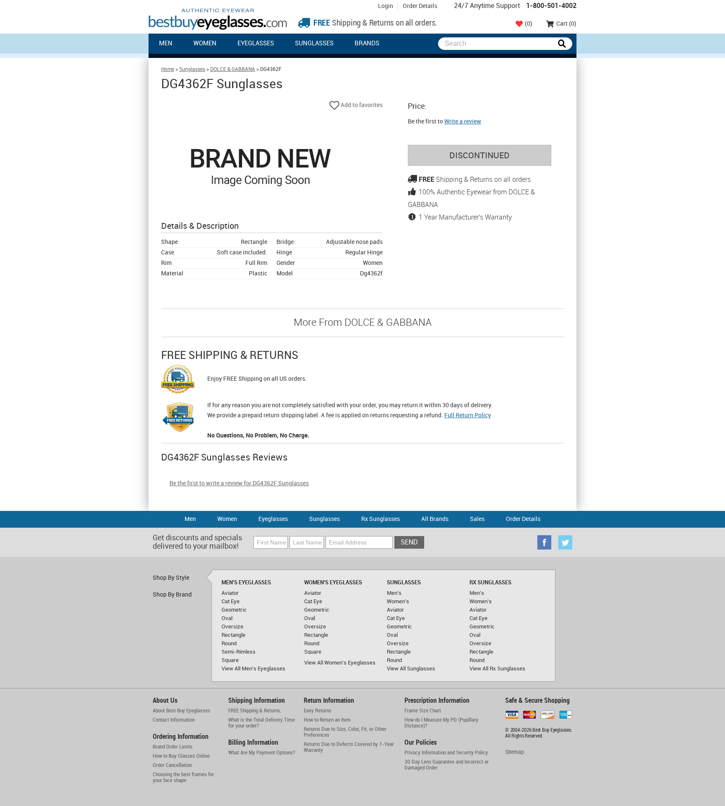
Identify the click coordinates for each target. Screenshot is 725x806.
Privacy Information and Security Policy (446, 753)
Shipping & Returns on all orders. (374, 23)
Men (165, 43)
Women (204, 43)
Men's (394, 593)
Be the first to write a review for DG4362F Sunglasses (239, 483)
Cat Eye (231, 601)
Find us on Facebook (544, 542)
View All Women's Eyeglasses (340, 663)
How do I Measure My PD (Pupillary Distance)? (441, 723)
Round (229, 643)
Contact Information (174, 720)
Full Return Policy (467, 415)
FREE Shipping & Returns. (255, 711)
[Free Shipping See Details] (178, 380)
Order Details (420, 6)
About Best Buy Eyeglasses (181, 711)
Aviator (230, 593)
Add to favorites (361, 105)
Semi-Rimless (239, 652)
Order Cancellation (172, 765)
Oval (227, 618)
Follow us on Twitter (565, 542)
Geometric (234, 610)
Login (385, 6)
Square (230, 660)
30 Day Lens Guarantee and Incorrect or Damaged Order (446, 765)
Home (167, 69)
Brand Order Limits (173, 747)
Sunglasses (314, 43)
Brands (367, 43)
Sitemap (514, 752)
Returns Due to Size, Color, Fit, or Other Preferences (345, 732)
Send (409, 542)
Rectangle (233, 635)
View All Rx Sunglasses (497, 669)
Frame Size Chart (422, 711)
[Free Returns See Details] (178, 418)
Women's (398, 601)
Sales (477, 519)
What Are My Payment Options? (261, 753)
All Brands (435, 519)
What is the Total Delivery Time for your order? (261, 723)
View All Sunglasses (411, 669)
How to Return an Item (327, 720)
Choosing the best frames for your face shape (183, 777)
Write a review (462, 121)
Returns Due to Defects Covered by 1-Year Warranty (349, 747)
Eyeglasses (255, 43)
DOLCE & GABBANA (232, 69)
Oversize (232, 627)
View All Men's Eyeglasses (253, 669)
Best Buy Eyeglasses (218, 19)
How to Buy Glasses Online (181, 756)
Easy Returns (317, 711)
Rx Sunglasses (380, 519)
